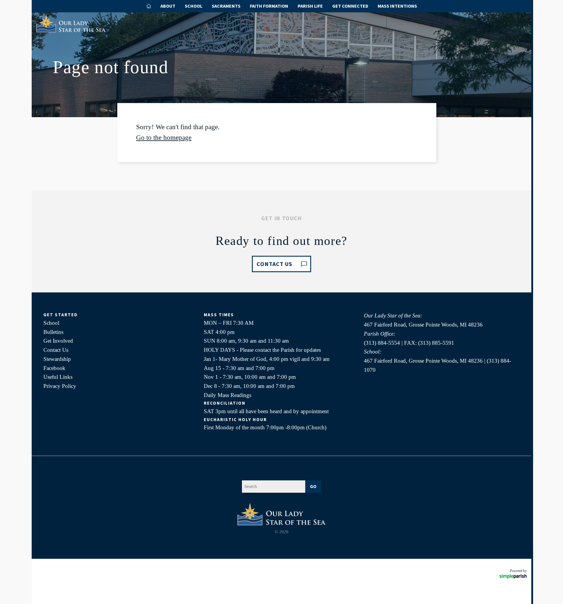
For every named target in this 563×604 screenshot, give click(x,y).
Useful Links (57, 377)
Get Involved (58, 341)
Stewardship (57, 359)
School (193, 6)
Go (313, 486)
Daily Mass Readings (227, 395)
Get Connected (350, 6)
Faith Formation (269, 6)
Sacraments (226, 6)
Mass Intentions (397, 6)
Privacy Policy (59, 386)
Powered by (518, 571)
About (167, 6)
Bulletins (53, 332)
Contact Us (55, 350)
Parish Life (310, 6)
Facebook (54, 368)
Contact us (274, 263)
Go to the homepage (163, 137)
